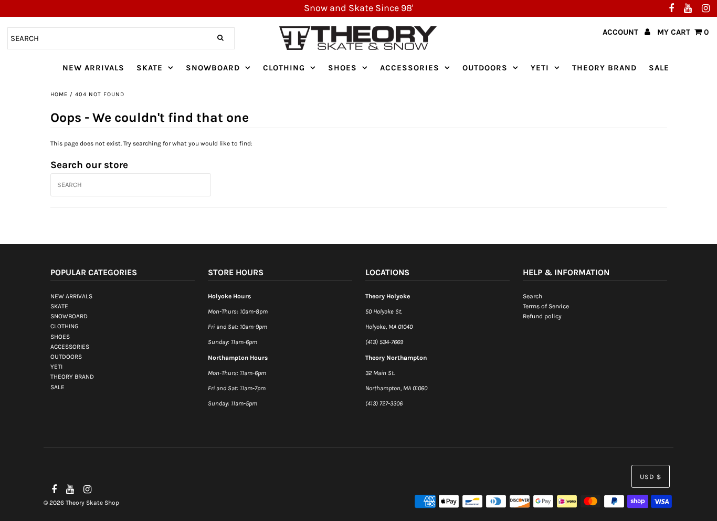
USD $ (650, 477)
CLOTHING (284, 67)
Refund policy (542, 316)
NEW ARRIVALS (93, 67)
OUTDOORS (485, 67)
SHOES (342, 67)
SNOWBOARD (213, 67)
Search (532, 296)
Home (59, 94)
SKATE (149, 67)
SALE (659, 67)
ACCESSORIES (409, 67)
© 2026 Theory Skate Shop (81, 502)
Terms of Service (546, 306)
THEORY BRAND (604, 67)
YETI (540, 67)
